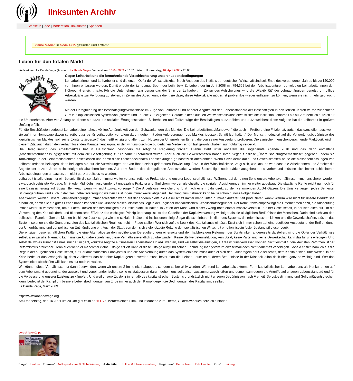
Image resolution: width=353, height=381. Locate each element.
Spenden (95, 26)
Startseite (34, 26)
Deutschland (184, 364)
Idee (47, 26)
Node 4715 (68, 45)
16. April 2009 (171, 70)
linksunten (78, 26)
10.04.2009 (116, 70)
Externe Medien (44, 45)
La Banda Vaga (80, 70)
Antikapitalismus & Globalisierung (78, 364)
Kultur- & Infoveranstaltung (139, 364)
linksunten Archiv (82, 12)
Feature (35, 364)
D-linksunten (203, 364)
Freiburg (229, 364)
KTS (100, 301)
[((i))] (26, 20)
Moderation (61, 26)
